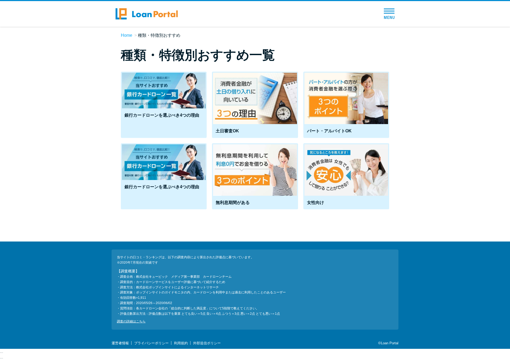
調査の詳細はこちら (131, 321)
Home (126, 35)
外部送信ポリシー (207, 343)
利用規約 (181, 343)
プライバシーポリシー (151, 343)
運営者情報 (120, 343)
